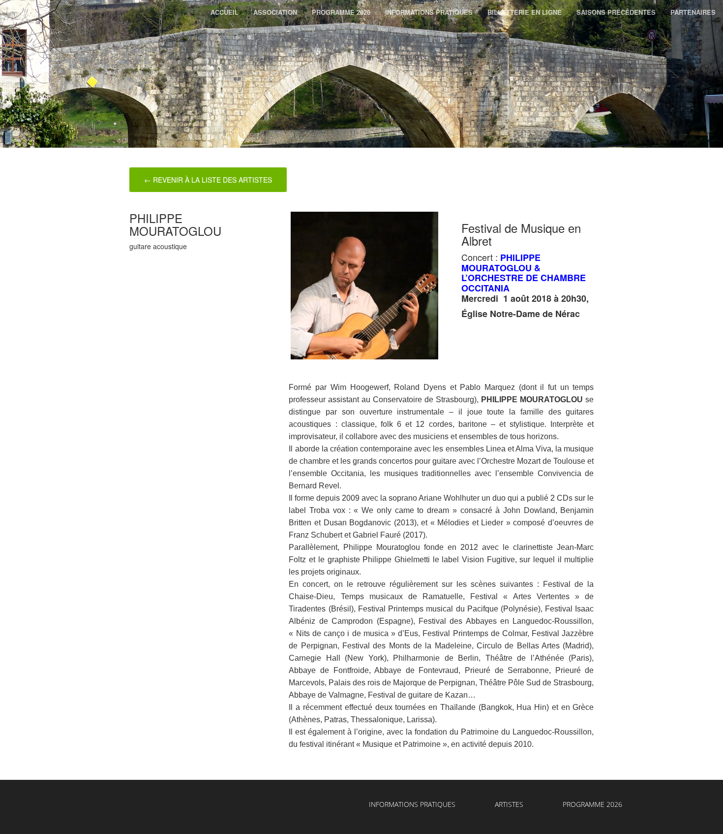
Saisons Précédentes (616, 12)
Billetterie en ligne (524, 12)
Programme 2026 (341, 12)
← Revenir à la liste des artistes (208, 180)
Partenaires (693, 12)
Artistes (509, 804)
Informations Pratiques (429, 12)
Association (275, 12)
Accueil (225, 12)
